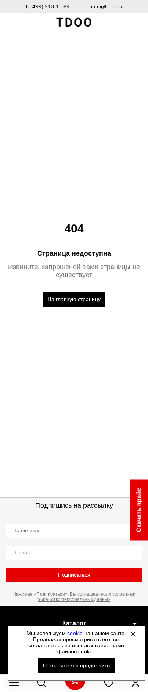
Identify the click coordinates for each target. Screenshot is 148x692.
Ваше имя (26, 530)
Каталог (74, 623)
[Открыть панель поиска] (41, 682)
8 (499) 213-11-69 (47, 6)
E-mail (22, 552)
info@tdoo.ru (106, 6)
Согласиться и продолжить (76, 665)
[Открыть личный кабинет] (135, 682)
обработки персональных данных (74, 599)
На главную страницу (74, 299)
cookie (75, 633)
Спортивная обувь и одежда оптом (74, 22)
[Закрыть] (133, 634)
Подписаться (74, 575)
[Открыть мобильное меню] (14, 682)
